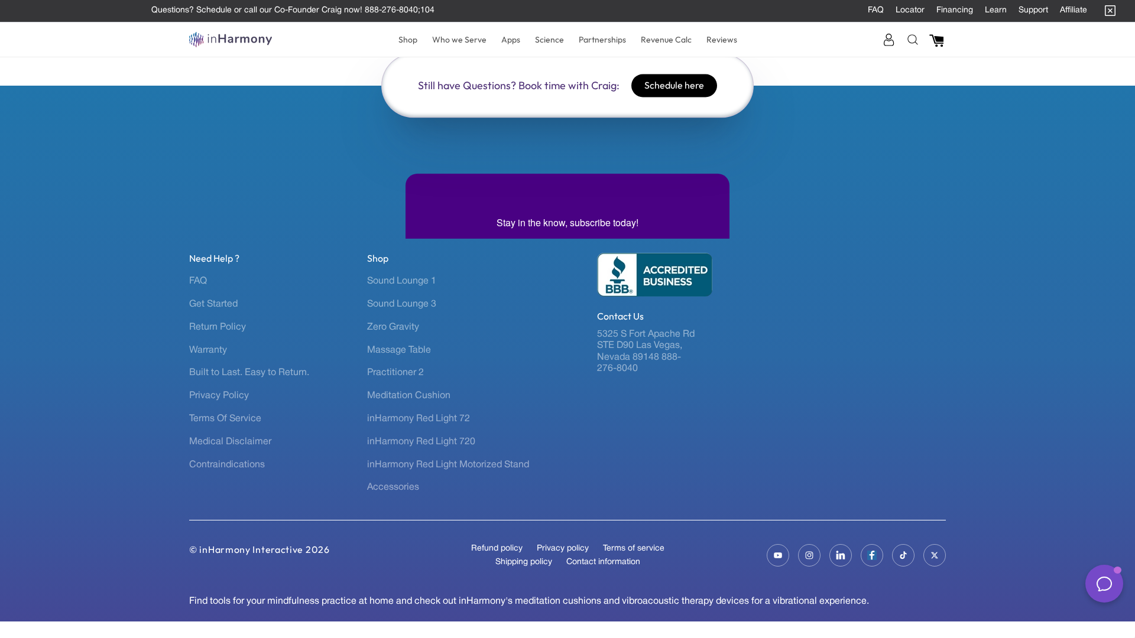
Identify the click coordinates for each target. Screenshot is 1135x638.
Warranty (208, 350)
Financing (954, 10)
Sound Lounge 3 (401, 304)
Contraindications (227, 465)
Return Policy (217, 327)
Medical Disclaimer (230, 442)
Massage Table (399, 350)
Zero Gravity (393, 327)
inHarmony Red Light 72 (418, 419)
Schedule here (674, 85)
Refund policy (497, 548)
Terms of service (633, 548)
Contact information (603, 562)
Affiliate (1073, 10)
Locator (910, 10)
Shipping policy (523, 562)
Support (1033, 10)
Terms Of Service (225, 419)
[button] (407, 39)
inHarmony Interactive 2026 (264, 549)
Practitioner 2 (395, 373)
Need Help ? (214, 258)
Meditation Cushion (408, 396)
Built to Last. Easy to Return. (249, 373)
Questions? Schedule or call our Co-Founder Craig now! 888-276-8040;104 (292, 10)
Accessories (393, 487)
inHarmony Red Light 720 (421, 442)
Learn (996, 10)
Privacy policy (563, 548)
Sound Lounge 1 (401, 281)
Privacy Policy (219, 396)
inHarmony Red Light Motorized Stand (448, 465)
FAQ (876, 10)
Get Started (213, 304)
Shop (377, 258)
